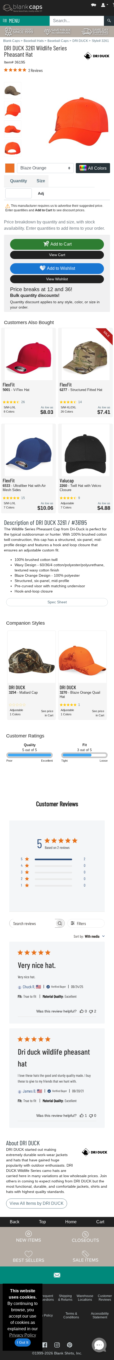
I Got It (22, 1342)
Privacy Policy (22, 1335)
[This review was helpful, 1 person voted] (82, 1115)
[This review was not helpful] (91, 1011)
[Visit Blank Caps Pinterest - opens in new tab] (69, 1344)
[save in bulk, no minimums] (57, 31)
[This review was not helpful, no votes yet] (91, 1115)
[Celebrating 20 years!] (19, 31)
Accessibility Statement (100, 1315)
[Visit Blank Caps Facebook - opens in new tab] (45, 1344)
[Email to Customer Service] (57, 1274)
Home (71, 1222)
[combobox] (89, 936)
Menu (14, 20)
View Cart (57, 255)
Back (14, 1222)
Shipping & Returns (65, 1298)
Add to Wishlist (60, 268)
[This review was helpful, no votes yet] (82, 1011)
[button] (77, 4)
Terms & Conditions (71, 1315)
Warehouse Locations (85, 1298)
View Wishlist (57, 279)
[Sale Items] (86, 1256)
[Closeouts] (86, 1236)
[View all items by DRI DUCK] (97, 55)
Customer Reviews (105, 1298)
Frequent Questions (46, 1298)
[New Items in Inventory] (29, 1236)
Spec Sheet (57, 602)
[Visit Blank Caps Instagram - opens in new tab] (57, 1344)
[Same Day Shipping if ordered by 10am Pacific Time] (95, 31)
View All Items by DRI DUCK (37, 1203)
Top (42, 1222)
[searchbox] (32, 923)
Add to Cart (61, 244)
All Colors (97, 168)
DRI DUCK (14, 48)
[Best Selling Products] (29, 1256)
